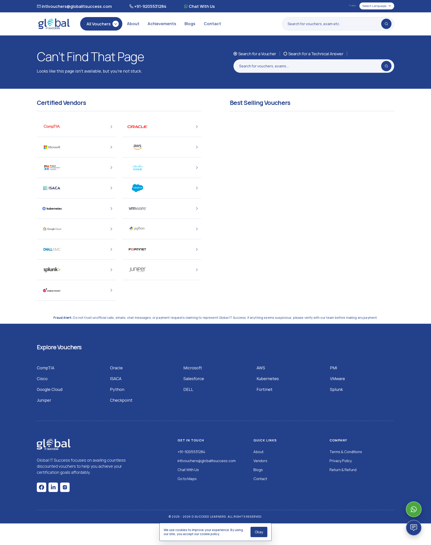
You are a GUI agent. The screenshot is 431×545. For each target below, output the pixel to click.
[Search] (386, 24)
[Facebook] (41, 487)
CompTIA (45, 367)
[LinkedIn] (53, 487)
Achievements (161, 24)
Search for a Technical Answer (315, 54)
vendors (260, 460)
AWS (261, 367)
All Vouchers (98, 24)
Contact (212, 24)
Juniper (44, 400)
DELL (188, 389)
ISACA (115, 378)
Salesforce (193, 378)
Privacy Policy (341, 460)
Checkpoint (121, 400)
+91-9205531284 (150, 6)
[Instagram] (65, 487)
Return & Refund (343, 469)
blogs (258, 469)
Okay (259, 531)
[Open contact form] (414, 528)
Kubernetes (268, 378)
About (133, 24)
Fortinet (265, 389)
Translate (353, 5)
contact (260, 478)
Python (117, 389)
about (258, 451)
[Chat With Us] (414, 509)
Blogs (190, 24)
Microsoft (192, 367)
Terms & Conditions (346, 451)
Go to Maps (187, 478)
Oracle (116, 367)
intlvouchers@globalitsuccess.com (77, 6)
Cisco (42, 378)
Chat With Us (202, 6)
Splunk (336, 389)
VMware (337, 378)
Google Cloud (50, 389)
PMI (333, 367)
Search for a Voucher (257, 54)
